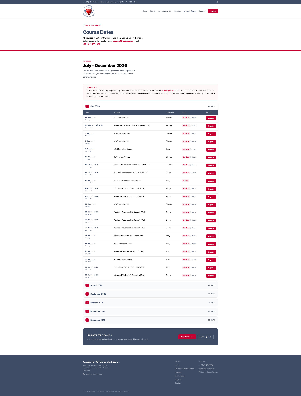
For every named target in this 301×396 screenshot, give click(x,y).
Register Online (187, 337)
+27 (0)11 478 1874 (91, 2)
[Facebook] (217, 2)
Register (213, 11)
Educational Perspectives (160, 11)
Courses (177, 11)
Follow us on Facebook (94, 374)
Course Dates (190, 11)
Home (145, 11)
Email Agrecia (205, 337)
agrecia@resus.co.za (109, 2)
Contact (202, 11)
